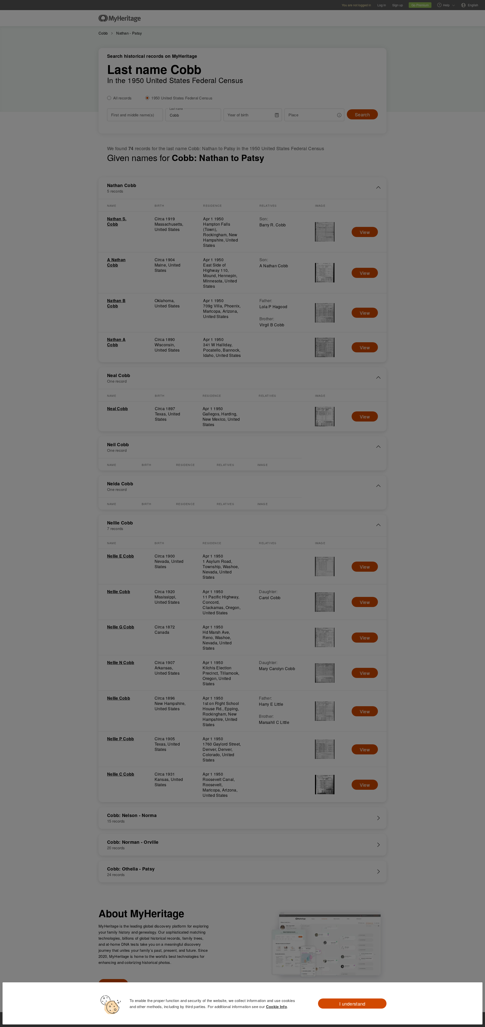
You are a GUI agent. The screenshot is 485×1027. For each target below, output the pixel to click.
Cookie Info (276, 1006)
